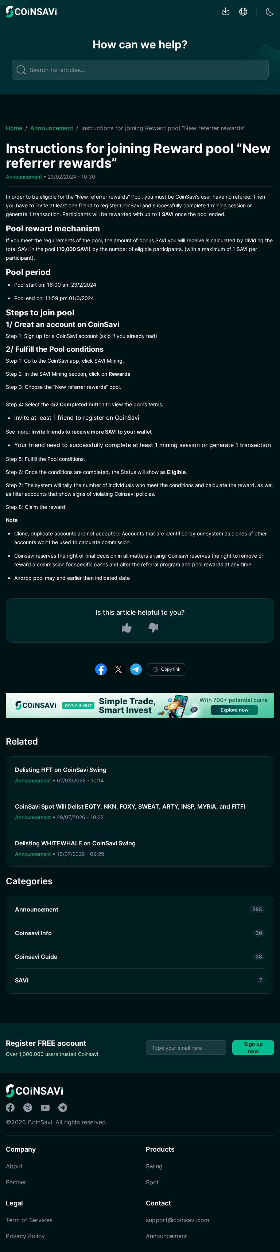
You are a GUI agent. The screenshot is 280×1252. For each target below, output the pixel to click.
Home (14, 128)
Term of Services (29, 1220)
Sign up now (253, 1047)
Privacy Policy (25, 1236)
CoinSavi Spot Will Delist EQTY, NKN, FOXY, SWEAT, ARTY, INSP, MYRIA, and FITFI (130, 806)
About (14, 1166)
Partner (16, 1182)
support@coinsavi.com (177, 1220)
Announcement (51, 128)
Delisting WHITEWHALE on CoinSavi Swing (75, 843)
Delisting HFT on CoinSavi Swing (60, 769)
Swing (154, 1166)
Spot (152, 1182)
